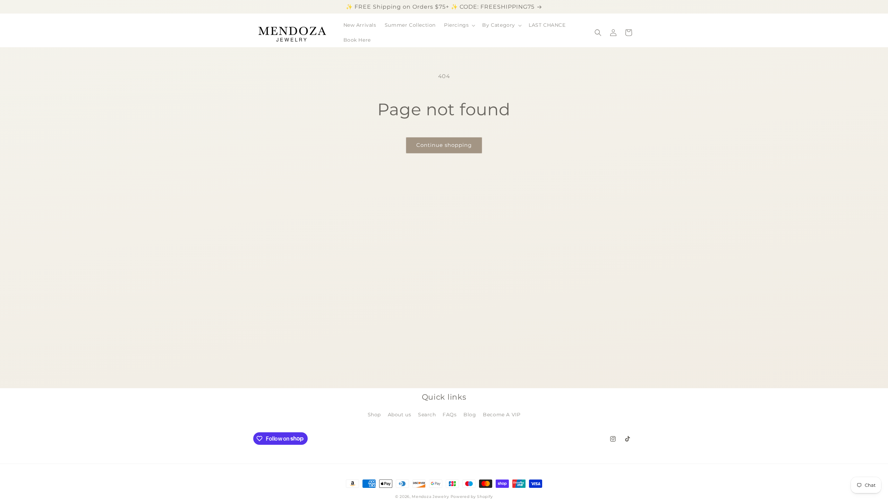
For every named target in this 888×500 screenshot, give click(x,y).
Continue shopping (444, 145)
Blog (469, 414)
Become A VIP (501, 414)
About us (399, 414)
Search (427, 414)
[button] (459, 25)
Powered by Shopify (472, 496)
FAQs (449, 414)
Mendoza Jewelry (430, 496)
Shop (374, 414)
